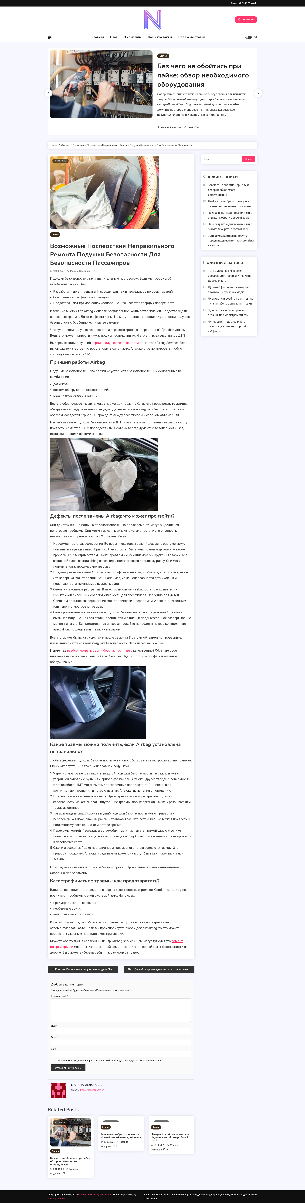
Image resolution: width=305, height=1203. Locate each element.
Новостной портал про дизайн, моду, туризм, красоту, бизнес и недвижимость (214, 1194)
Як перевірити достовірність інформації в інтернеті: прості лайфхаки (227, 326)
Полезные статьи (191, 37)
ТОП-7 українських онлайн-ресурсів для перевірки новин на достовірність (229, 275)
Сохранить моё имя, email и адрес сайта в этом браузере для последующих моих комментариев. (109, 1060)
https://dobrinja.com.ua (92, 1090)
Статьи (163, 56)
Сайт (53, 1049)
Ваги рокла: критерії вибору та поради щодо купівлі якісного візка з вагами (231, 240)
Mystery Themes (56, 1198)
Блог (113, 37)
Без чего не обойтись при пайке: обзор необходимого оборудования (203, 75)
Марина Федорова (171, 127)
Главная (98, 37)
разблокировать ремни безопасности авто (99, 650)
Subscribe (248, 19)
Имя (54, 1025)
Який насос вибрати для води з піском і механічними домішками (121, 1136)
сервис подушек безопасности (115, 343)
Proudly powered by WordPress (95, 1194)
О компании (133, 37)
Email (54, 1037)
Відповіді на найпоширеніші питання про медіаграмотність (228, 312)
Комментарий (59, 996)
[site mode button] (248, 37)
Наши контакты (160, 37)
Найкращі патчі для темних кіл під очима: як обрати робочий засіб (170, 1137)
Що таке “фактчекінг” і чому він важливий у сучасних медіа (228, 289)
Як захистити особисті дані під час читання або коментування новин (230, 301)
